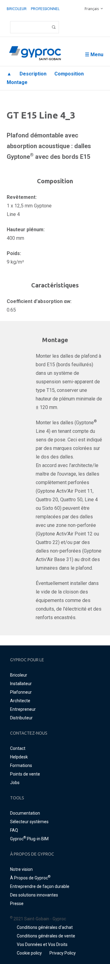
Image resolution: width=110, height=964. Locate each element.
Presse (17, 903)
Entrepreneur (23, 709)
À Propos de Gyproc (30, 877)
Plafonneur (21, 692)
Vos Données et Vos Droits (42, 944)
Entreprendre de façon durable (39, 886)
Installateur (21, 683)
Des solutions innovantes (34, 895)
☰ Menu (94, 54)
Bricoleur (17, 9)
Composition (69, 74)
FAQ (14, 830)
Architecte (20, 700)
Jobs (15, 782)
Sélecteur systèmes (29, 821)
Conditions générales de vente (46, 935)
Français (92, 9)
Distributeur (21, 717)
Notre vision (21, 869)
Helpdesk (19, 756)
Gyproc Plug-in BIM (29, 838)
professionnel (45, 9)
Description (33, 74)
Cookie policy (29, 953)
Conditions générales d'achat (45, 927)
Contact (17, 748)
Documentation (25, 813)
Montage (17, 82)
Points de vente (25, 774)
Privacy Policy (63, 953)
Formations (21, 765)
